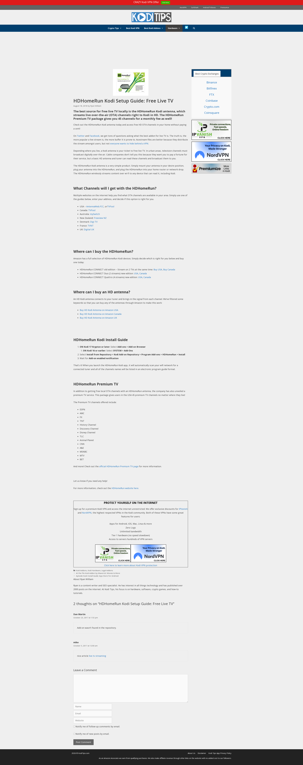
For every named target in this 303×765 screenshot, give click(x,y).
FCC (102, 206)
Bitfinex (212, 88)
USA (136, 273)
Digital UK (89, 229)
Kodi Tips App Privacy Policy (219, 753)
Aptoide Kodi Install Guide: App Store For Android (97, 576)
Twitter (81, 135)
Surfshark (194, 7)
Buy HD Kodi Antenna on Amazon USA (99, 310)
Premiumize (225, 7)
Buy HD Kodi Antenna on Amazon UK (98, 317)
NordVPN (183, 7)
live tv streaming (97, 655)
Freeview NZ (100, 218)
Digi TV (94, 221)
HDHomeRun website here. (125, 488)
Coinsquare (211, 113)
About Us (191, 753)
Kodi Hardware (94, 570)
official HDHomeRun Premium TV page (118, 466)
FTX (211, 94)
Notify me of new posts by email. (92, 733)
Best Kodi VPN (132, 28)
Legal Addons (107, 570)
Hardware (172, 28)
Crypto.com (211, 107)
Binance (212, 82)
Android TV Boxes (209, 7)
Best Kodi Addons (152, 28)
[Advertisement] (151, 49)
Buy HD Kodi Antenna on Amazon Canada (100, 314)
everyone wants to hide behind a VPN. (129, 143)
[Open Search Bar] (194, 28)
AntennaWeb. (93, 206)
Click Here (165, 3)
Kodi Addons (81, 570)
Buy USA (158, 269)
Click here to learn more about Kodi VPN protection (130, 565)
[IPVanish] (130, 561)
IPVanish (183, 508)
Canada (143, 273)
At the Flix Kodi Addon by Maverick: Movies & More (98, 573)
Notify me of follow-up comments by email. (98, 726)
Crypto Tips (113, 28)
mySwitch (95, 214)
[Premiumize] (212, 168)
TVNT (91, 225)
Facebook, (95, 135)
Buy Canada (169, 269)
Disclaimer (202, 753)
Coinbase (212, 101)
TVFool (110, 206)
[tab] (207, 74)
